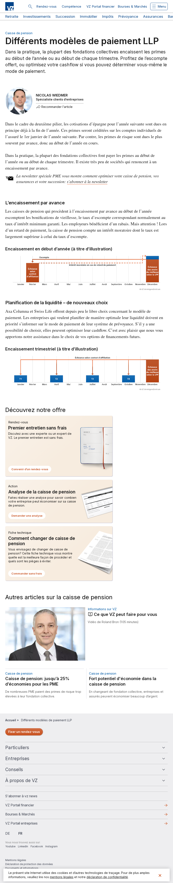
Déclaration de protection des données (29, 864)
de (7, 833)
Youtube (10, 846)
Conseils (14, 769)
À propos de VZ (21, 780)
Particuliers (17, 747)
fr (20, 833)
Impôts (108, 16)
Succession (65, 16)
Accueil (10, 720)
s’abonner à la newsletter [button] (87, 181)
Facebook (37, 846)
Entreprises (17, 758)
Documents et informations (21, 868)
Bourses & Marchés (132, 6)
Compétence (71, 6)
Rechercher (30, 6)
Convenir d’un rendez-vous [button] (31, 470)
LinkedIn (23, 846)
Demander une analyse (28, 516)
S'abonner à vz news (21, 796)
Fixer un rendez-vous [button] (24, 732)
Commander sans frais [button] (28, 574)
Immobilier (88, 16)
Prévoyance (128, 16)
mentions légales (61, 877)
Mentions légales (15, 860)
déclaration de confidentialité (107, 877)
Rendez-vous (46, 6)
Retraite (11, 16)
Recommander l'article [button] (57, 107)
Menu (162, 6)
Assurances (153, 16)
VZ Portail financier (100, 6)
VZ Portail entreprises (28, 824)
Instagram (51, 846)
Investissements (37, 16)
